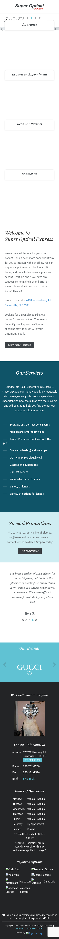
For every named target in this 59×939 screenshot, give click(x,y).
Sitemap (39, 928)
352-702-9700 (31, 766)
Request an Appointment (29, 74)
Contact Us (29, 174)
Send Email (29, 778)
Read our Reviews (29, 124)
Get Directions (32, 760)
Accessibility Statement (25, 928)
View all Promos (30, 550)
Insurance (29, 24)
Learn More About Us (19, 344)
